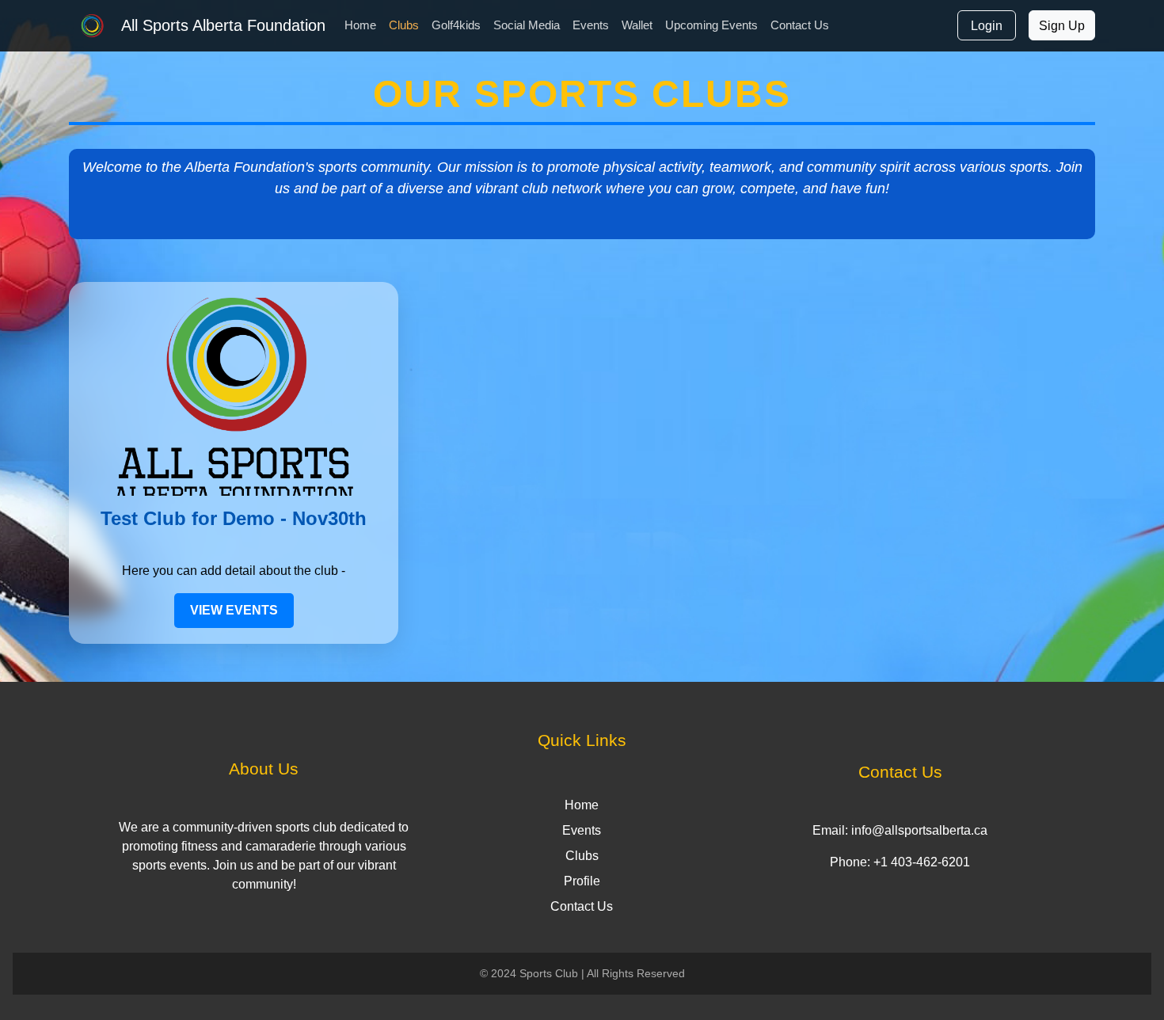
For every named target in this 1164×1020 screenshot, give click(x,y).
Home (360, 25)
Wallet (637, 25)
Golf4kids (456, 25)
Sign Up (1062, 25)
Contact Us (799, 25)
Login (986, 25)
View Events (234, 610)
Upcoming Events (711, 25)
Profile (582, 881)
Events (590, 25)
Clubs (404, 25)
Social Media (526, 25)
